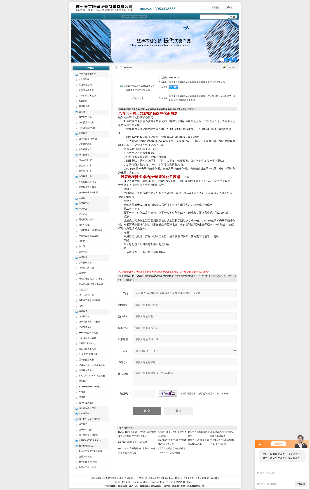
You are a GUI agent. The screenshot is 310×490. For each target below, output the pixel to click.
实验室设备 (84, 413)
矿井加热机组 (85, 144)
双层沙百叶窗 (85, 165)
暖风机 (82, 397)
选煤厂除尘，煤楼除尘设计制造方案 (96, 230)
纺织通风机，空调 (87, 408)
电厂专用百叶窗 (86, 295)
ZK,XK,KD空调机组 (88, 354)
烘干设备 (83, 424)
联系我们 (229, 7)
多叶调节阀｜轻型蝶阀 (89, 300)
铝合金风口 (84, 289)
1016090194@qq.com (133, 482)
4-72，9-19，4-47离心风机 (92, 376)
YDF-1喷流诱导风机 (88, 332)
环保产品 (83, 208)
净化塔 (82, 241)
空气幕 (82, 111)
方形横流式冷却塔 (87, 187)
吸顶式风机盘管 (86, 90)
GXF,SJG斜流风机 (87, 338)
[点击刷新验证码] (168, 393)
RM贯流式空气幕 (87, 128)
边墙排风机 (84, 316)
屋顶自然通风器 (86, 359)
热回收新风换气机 (87, 349)
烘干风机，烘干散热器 (89, 419)
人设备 (82, 198)
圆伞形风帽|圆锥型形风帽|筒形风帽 (95, 284)
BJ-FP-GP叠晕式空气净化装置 (132, 442)
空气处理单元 (85, 149)
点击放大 (139, 98)
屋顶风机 (83, 381)
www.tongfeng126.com (162, 482)
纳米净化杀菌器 (170, 272)
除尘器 (82, 246)
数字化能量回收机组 (88, 462)
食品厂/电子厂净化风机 (90, 440)
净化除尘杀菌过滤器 (88, 235)
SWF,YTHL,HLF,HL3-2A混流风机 (95, 365)
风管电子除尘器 (201, 272)
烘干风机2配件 (86, 429)
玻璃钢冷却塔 (85, 176)
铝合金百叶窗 (85, 160)
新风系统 (83, 101)
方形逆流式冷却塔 (87, 182)
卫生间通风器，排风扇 (89, 322)
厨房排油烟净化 (86, 219)
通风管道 (83, 273)
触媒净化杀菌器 (154, 272)
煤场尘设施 (84, 225)
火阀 (81, 305)
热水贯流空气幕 (86, 122)
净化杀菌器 (141, 272)
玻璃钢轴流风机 (86, 370)
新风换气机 (84, 106)
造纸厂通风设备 (86, 402)
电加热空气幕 (85, 117)
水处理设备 (84, 79)
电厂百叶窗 (84, 155)
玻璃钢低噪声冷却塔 (88, 192)
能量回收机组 (85, 456)
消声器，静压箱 (86, 268)
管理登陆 (177, 482)
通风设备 (83, 311)
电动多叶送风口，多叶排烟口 (93, 279)
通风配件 (83, 257)
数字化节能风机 (86, 446)
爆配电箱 (83, 252)
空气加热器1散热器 (88, 138)
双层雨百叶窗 (85, 171)
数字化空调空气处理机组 (90, 451)
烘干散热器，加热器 (88, 435)
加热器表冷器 (85, 262)
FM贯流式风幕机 (87, 343)
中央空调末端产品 (87, 74)
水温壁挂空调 (85, 85)
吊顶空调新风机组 (87, 95)
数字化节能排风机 (87, 467)
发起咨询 (301, 484)
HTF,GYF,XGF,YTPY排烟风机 (93, 386)
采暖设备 (83, 133)
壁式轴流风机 (85, 327)
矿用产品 (83, 214)
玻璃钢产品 (84, 203)
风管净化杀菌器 (186, 272)
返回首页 (216, 7)
